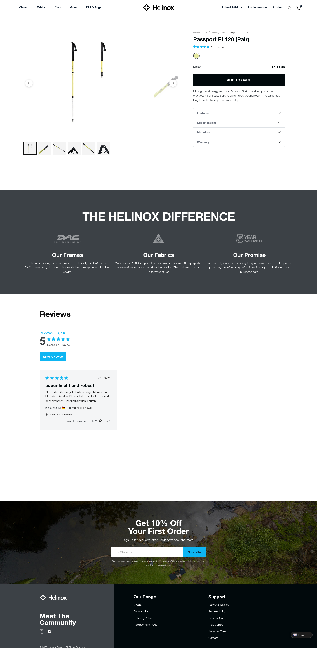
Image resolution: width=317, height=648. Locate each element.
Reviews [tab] (46, 333)
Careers (213, 637)
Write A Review (53, 356)
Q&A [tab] (61, 333)
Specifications (207, 122)
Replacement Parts (145, 624)
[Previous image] (29, 83)
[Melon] (196, 56)
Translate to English (60, 414)
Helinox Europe (200, 32)
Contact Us (215, 618)
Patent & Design (218, 604)
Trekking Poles (218, 32)
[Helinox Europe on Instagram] (42, 631)
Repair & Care (217, 631)
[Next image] (173, 83)
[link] (93, 8)
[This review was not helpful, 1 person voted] (107, 421)
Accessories (141, 611)
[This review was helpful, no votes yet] (100, 421)
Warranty (203, 142)
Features (203, 113)
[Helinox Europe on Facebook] (49, 631)
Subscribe (194, 552)
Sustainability (216, 611)
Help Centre (215, 624)
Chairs (138, 604)
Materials (203, 132)
